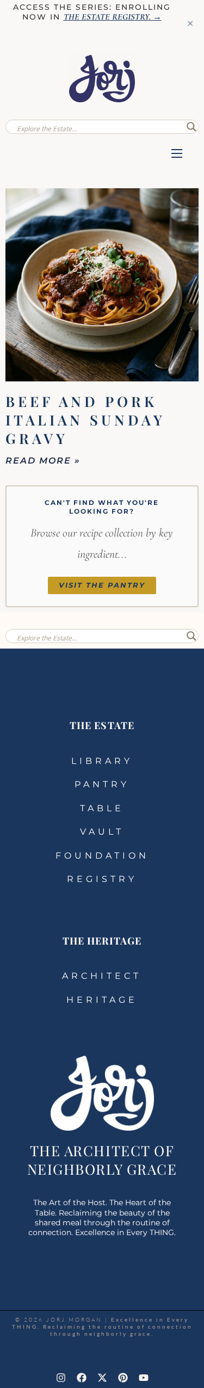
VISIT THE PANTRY (102, 585)
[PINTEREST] (123, 1378)
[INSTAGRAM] (61, 1378)
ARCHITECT (101, 976)
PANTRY (102, 784)
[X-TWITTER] (102, 1378)
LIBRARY (102, 761)
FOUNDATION (102, 855)
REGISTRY (102, 879)
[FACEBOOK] (81, 1378)
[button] (177, 154)
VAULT (102, 831)
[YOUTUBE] (144, 1378)
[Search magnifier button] (191, 126)
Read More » (43, 460)
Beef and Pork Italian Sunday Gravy (85, 420)
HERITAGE (102, 1000)
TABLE (102, 808)
